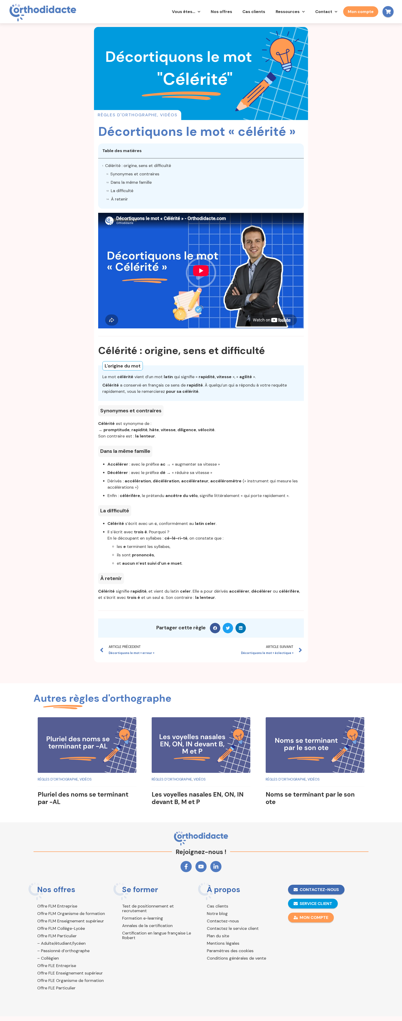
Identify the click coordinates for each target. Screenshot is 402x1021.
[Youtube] (201, 866)
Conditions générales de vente (236, 958)
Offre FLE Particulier (56, 988)
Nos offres (221, 11)
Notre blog (217, 913)
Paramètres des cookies (230, 951)
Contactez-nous (223, 921)
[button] (215, 628)
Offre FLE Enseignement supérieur (70, 973)
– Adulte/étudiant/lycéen (61, 943)
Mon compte (361, 11)
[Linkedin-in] (215, 866)
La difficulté (122, 191)
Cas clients (253, 11)
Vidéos (169, 115)
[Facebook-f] (186, 866)
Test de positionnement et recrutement (148, 908)
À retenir (119, 199)
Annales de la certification (147, 925)
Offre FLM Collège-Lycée (61, 928)
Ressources (288, 11)
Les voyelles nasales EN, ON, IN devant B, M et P (198, 798)
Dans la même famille (131, 182)
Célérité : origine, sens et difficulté (138, 165)
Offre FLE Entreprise (56, 965)
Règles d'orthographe (127, 115)
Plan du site (218, 936)
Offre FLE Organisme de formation (70, 980)
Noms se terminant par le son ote (310, 798)
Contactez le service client (233, 928)
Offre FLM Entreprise (57, 906)
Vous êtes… (183, 11)
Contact (323, 11)
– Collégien (48, 958)
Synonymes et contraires (134, 174)
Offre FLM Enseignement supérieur (70, 921)
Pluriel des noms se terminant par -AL (83, 798)
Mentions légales (223, 943)
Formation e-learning (142, 918)
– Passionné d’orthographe (63, 951)
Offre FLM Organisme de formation (71, 913)
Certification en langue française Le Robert (156, 935)
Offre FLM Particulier (57, 936)
